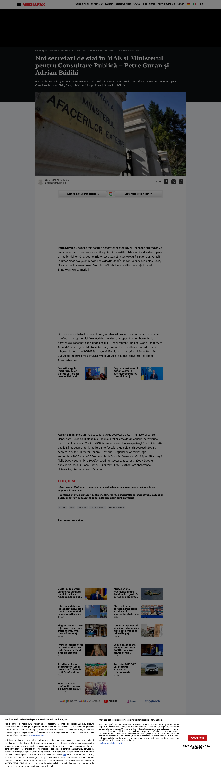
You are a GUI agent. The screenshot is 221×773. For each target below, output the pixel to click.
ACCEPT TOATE (197, 738)
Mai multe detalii (36, 735)
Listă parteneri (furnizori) (110, 743)
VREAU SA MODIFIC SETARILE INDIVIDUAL (196, 747)
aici (64, 755)
